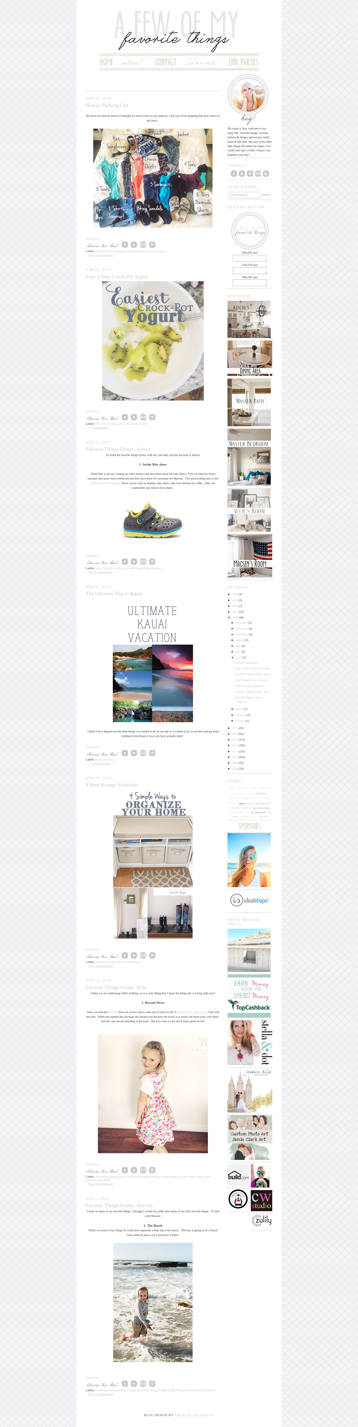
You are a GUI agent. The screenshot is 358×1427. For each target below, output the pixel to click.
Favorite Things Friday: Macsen (119, 1205)
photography (248, 816)
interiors (235, 807)
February (241, 715)
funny (250, 803)
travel (149, 251)
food (134, 423)
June (238, 645)
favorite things (113, 251)
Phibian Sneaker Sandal (105, 483)
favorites (128, 251)
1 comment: (98, 427)
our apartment (258, 812)
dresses (155, 1176)
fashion (99, 251)
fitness (242, 803)
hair (99, 1180)
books (122, 1176)
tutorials (263, 816)
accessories (101, 1176)
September (242, 634)
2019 (235, 600)
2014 (235, 733)
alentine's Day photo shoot (191, 1012)
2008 (235, 768)
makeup (139, 251)
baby (98, 568)
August (240, 640)
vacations (159, 251)
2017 (235, 611)
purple (107, 1180)
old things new (239, 812)
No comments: (101, 255)
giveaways (262, 803)
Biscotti (113, 1012)
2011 (235, 751)
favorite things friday (138, 568)
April (238, 657)
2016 (235, 617)
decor (250, 793)
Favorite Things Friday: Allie (116, 987)
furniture (91, 1180)
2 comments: (99, 763)
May (238, 651)
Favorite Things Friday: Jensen (118, 449)
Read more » (93, 238)
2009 (235, 762)
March (239, 709)
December (241, 622)
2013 (235, 739)
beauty (113, 1176)
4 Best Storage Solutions (111, 785)
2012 (235, 745)
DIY (97, 423)
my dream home (261, 808)
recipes (142, 423)
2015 (235, 728)
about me (242, 788)
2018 (235, 606)
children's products (113, 568)
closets (111, 962)
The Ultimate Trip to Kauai (114, 593)
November (242, 628)
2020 (235, 594)
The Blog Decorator (194, 1415)
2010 (235, 757)
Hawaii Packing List (107, 105)
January (240, 720)
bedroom (100, 962)
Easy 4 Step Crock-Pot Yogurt (117, 276)
